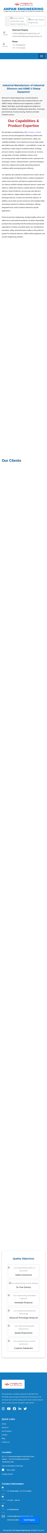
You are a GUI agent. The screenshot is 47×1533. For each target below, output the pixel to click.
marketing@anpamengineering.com (26, 33)
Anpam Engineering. (22, 1530)
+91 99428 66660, (13, 1491)
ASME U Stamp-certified (32, 132)
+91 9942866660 (18, 45)
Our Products (7, 1431)
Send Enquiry (29, 1520)
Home (4, 1424)
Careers (4, 1435)
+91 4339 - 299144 (13, 1500)
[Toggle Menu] (42, 56)
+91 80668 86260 (13, 1509)
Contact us (6, 1442)
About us (5, 1427)
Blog (3, 1438)
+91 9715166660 (18, 48)
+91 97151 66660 (25, 1491)
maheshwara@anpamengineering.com (27, 36)
